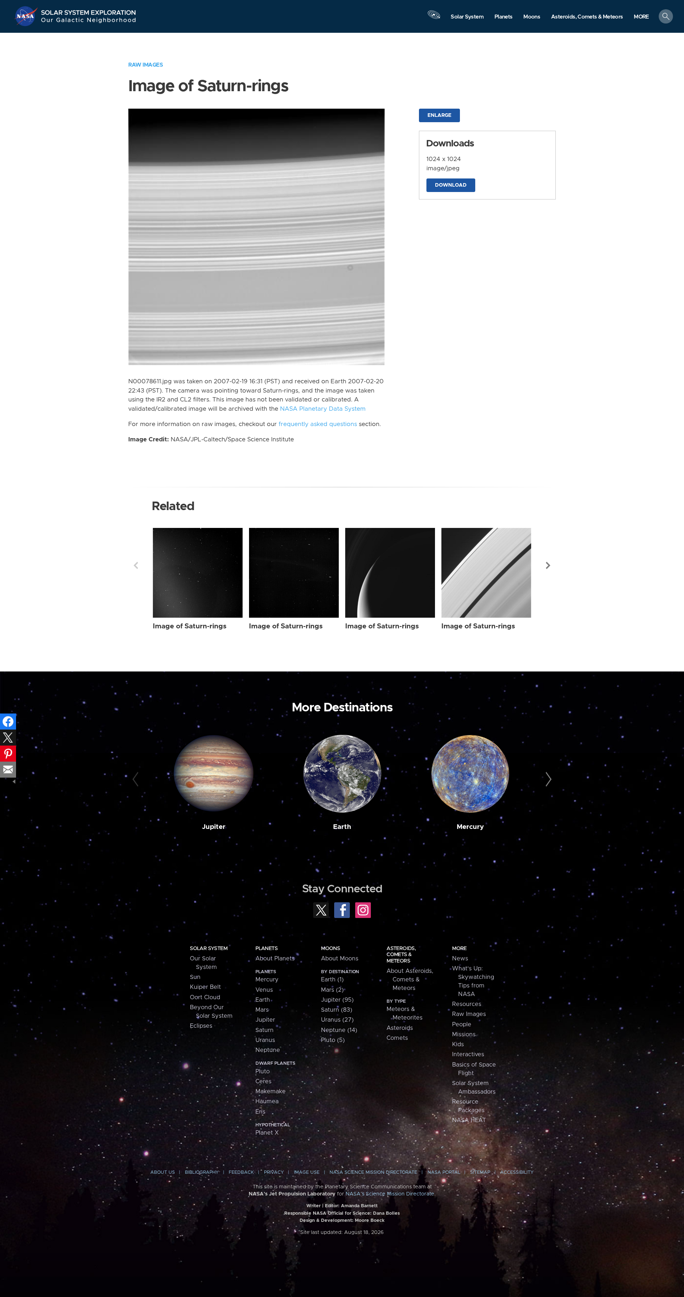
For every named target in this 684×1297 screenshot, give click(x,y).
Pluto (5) (333, 1040)
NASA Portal (444, 1172)
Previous (135, 565)
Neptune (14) (339, 1030)
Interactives (468, 1054)
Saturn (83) (336, 1010)
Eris (260, 1112)
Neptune (267, 1050)
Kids (458, 1044)
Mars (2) (332, 990)
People (461, 1024)
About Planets (275, 958)
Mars (262, 1010)
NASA (27, 16)
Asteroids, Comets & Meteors (401, 955)
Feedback (241, 1172)
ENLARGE (439, 115)
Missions (464, 1034)
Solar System (208, 948)
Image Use (307, 1172)
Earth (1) (332, 979)
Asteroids (400, 1028)
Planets (266, 948)
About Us (162, 1172)
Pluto (262, 1071)
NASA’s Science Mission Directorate (390, 1194)
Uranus (265, 1040)
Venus (264, 990)
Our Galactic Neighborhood (89, 21)
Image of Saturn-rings (190, 626)
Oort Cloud (205, 997)
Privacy (274, 1172)
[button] (641, 17)
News (460, 958)
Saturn (264, 1030)
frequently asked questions (318, 424)
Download (451, 185)
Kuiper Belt (205, 987)
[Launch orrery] (434, 18)
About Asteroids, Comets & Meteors (410, 979)
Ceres (263, 1081)
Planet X (267, 1133)
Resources (466, 1004)
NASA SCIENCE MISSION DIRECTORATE (373, 1172)
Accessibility (517, 1172)
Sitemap (480, 1172)
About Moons (339, 958)
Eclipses (201, 1026)
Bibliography (202, 1172)
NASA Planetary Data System (323, 409)
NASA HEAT (469, 1120)
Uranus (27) (337, 1020)
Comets (397, 1038)
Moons (330, 948)
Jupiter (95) (337, 1000)
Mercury (470, 827)
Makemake (270, 1091)
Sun (195, 977)
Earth (342, 827)
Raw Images (145, 65)
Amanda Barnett (359, 1206)
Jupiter (214, 827)
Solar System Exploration (89, 10)
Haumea (267, 1101)
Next (548, 565)
